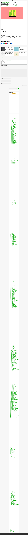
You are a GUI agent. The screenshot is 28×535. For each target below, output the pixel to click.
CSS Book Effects (12, 210)
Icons (11, 367)
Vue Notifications (12, 526)
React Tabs (11, 484)
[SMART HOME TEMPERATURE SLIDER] (16, 55)
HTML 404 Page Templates (13, 352)
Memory (13, 5)
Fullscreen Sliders (12, 340)
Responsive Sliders (12, 495)
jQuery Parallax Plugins (13, 441)
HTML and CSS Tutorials (13, 355)
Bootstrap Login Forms (13, 154)
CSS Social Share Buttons (13, 306)
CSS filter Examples (12, 238)
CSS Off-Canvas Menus (13, 284)
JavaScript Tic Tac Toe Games (14, 399)
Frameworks (11, 338)
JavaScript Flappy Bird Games (14, 382)
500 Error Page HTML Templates (14, 118)
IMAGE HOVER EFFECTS (13, 368)
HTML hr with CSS (12, 361)
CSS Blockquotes (12, 209)
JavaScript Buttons (12, 380)
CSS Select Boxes (12, 299)
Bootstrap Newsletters (13, 158)
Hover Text (11, 351)
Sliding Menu (12, 502)
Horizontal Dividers (12, 345)
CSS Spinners (12, 308)
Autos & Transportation (13, 127)
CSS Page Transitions (13, 285)
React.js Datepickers (12, 489)
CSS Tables (11, 313)
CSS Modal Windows (13, 279)
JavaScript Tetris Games (13, 397)
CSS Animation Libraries (13, 200)
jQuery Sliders (12, 450)
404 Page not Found (12, 117)
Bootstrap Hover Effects (13, 152)
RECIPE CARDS (12, 494)
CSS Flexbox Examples (13, 241)
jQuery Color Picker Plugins (13, 410)
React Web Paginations (13, 485)
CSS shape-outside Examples (14, 300)
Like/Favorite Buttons (13, 454)
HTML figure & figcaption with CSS (14, 359)
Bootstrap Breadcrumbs (13, 135)
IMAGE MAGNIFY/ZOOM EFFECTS (14, 369)
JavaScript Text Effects (13, 398)
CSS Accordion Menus (13, 196)
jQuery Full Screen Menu (13, 419)
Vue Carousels (12, 523)
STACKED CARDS (12, 503)
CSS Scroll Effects (12, 297)
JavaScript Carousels (13, 381)
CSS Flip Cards (12, 242)
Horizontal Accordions (13, 343)
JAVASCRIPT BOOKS (13, 379)
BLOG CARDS (12, 131)
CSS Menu (11, 275)
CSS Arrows (11, 201)
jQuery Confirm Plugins (13, 411)
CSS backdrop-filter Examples (14, 202)
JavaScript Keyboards (13, 385)
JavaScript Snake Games (13, 393)
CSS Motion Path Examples (13, 280)
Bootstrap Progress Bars (13, 166)
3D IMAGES (11, 115)
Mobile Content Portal (13, 459)
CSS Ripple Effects (12, 296)
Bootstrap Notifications (13, 159)
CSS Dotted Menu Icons (13, 235)
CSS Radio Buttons (12, 293)
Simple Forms (12, 499)
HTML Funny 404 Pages (13, 360)
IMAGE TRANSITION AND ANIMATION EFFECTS (13, 372)
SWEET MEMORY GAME (17, 5)
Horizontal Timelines (12, 347)
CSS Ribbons (12, 295)
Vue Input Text (12, 524)
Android (11, 119)
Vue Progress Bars (12, 527)
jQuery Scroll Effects (12, 444)
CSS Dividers (12, 234)
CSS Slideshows (12, 303)
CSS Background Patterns (13, 203)
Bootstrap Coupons (12, 144)
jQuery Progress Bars (13, 442)
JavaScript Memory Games (7, 2)
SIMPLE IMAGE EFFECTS (13, 500)
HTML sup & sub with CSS (13, 363)
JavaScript (5, 5)
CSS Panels (11, 287)
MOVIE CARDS (12, 460)
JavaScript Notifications (13, 389)
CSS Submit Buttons (12, 310)
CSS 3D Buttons (12, 194)
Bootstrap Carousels (12, 138)
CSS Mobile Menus (12, 278)
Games (2, 5)
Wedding (11, 530)
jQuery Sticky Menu (12, 451)
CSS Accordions (12, 197)
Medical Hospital (12, 455)
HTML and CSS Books (13, 354)
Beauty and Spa (12, 130)
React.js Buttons (12, 488)
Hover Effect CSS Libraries (13, 349)
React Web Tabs (12, 486)
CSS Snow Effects (12, 304)
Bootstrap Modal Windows (13, 156)
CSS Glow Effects (12, 249)
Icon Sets (11, 366)
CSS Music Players (12, 281)
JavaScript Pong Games (13, 390)
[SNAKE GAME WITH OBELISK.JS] (3, 55)
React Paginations (12, 482)
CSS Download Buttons (13, 236)
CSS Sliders (11, 302)
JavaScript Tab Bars (12, 395)
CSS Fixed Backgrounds (13, 239)
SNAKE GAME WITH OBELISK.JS (9, 52)
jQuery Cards (12, 406)
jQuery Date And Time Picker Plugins (14, 415)
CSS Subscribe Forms (13, 311)
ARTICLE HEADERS (12, 126)
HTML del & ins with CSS (13, 356)
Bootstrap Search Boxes (13, 169)
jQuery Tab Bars (12, 452)
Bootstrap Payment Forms (13, 163)
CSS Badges (11, 207)
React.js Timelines (12, 491)
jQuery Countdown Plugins (13, 413)
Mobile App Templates (13, 457)
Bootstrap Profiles (12, 165)
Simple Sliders (12, 501)
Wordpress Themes (12, 531)
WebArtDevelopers (10, 4)
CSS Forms (11, 245)
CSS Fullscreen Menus (13, 247)
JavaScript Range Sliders (13, 392)
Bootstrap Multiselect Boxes (13, 157)
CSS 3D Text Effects (12, 195)
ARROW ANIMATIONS (13, 122)
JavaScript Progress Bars (13, 391)
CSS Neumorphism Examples (13, 282)
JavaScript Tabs (12, 396)
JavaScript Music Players (13, 388)
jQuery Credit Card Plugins (13, 414)
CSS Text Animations (12, 315)
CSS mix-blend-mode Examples (14, 277)
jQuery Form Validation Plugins (14, 418)
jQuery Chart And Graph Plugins (14, 408)
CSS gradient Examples (13, 252)
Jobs (11, 400)
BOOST (20, 47)
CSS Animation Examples (13, 199)
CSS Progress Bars (12, 292)
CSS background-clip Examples (14, 206)
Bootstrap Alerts (12, 134)
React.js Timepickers (12, 492)
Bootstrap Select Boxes (13, 170)
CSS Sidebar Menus (12, 301)
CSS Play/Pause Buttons (13, 291)
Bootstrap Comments (13, 141)
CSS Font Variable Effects (13, 244)
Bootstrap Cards (12, 137)
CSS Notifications (12, 283)
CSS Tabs (11, 314)
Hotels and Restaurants (13, 348)
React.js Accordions (12, 487)
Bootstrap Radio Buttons (13, 168)
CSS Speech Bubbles (13, 307)
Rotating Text (12, 496)
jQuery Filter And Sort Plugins (13, 417)
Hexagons (11, 342)
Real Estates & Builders (13, 493)
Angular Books (12, 120)
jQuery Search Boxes (12, 446)
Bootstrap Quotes (12, 167)
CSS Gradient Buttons (13, 251)
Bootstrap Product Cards (13, 164)
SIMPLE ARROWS (12, 498)
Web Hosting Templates (13, 529)
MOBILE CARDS (12, 458)
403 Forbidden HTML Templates (14, 116)
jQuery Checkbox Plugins (13, 409)
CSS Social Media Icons (13, 305)
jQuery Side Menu (12, 449)
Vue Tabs (11, 528)
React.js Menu (12, 490)
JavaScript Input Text (13, 384)
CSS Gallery (11, 248)
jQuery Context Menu (12, 412)
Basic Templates (12, 129)
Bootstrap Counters (12, 143)
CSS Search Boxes (12, 298)
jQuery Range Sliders (12, 443)
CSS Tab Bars (12, 312)
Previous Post (3, 57)
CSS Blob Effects (12, 208)
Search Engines (12, 497)
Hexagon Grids (12, 341)
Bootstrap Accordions (13, 133)
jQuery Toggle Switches (13, 453)
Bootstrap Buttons (12, 136)
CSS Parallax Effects (12, 289)
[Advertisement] (14, 24)
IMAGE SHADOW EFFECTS (13, 371)
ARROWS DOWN (12, 125)
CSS (11, 193)
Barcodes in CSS (12, 128)
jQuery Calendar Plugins (13, 405)
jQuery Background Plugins (13, 402)
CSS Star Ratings (12, 309)
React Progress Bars (12, 483)
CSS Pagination (12, 286)
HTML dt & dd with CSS (13, 358)
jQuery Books (12, 403)
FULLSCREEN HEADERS (13, 339)
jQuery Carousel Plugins (13, 407)
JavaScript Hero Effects (13, 383)
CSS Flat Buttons (12, 240)
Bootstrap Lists (12, 153)
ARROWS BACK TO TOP (13, 124)
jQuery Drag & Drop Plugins (13, 416)
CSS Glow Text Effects (13, 250)
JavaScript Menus (12, 387)
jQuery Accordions (12, 401)
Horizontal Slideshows (13, 346)
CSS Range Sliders (12, 294)
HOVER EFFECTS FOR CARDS (14, 350)
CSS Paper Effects (12, 288)
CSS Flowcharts (12, 243)
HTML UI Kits (12, 364)
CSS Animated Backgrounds (13, 198)
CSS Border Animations (13, 211)
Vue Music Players (12, 525)
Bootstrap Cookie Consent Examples (14, 142)
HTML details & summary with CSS (14, 357)
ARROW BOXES (12, 123)
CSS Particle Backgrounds (13, 290)
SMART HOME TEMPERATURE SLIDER (22, 52)
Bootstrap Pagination (13, 162)
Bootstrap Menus (12, 155)
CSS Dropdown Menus (13, 237)
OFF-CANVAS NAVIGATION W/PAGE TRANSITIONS (8, 48)
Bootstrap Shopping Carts (13, 171)
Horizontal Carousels (13, 344)
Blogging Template (12, 132)
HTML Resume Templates (13, 362)
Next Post (25, 57)
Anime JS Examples (12, 121)
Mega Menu (11, 456)
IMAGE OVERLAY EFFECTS (13, 370)
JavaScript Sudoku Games (13, 394)
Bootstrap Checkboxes (13, 140)
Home (3, 2)
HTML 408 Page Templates (13, 353)
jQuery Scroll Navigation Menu (14, 445)
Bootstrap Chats (12, 139)
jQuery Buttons (12, 404)
